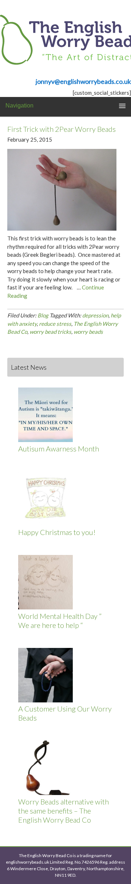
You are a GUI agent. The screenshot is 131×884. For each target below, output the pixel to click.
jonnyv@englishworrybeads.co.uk (83, 81)
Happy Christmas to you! (57, 532)
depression (95, 315)
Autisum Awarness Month (58, 448)
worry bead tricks (50, 331)
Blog (42, 315)
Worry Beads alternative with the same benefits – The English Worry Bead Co (63, 810)
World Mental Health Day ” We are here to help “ (60, 620)
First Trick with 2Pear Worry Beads (61, 129)
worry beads (88, 331)
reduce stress (55, 323)
